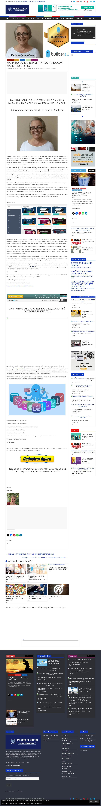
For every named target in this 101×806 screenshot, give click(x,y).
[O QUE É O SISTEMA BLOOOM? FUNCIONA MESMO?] (76, 457)
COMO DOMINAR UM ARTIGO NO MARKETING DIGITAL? (14, 598)
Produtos (56, 18)
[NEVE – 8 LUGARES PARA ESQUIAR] (76, 115)
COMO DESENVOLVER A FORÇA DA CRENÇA (81, 194)
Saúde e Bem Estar (66, 18)
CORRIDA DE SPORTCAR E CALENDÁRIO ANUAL (87, 107)
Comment (92, 297)
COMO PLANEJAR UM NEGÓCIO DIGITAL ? (83, 452)
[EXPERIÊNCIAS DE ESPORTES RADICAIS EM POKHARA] (76, 96)
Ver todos (91, 170)
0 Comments (28, 68)
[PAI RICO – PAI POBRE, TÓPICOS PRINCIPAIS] (83, 416)
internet (35, 68)
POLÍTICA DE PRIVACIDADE (50, 736)
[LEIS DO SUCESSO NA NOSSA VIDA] (47, 694)
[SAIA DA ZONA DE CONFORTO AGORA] (82, 396)
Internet (16, 60)
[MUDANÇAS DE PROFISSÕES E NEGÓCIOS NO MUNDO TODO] (50, 683)
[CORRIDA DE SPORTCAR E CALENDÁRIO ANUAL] (76, 105)
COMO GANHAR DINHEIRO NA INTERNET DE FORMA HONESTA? (15, 577)
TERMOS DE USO (47, 738)
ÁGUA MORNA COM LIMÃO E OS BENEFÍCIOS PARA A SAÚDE (87, 314)
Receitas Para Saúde (67, 763)
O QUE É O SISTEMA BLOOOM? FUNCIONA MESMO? (88, 460)
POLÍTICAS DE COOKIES (68, 773)
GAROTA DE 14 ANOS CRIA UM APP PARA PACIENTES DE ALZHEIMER (82, 284)
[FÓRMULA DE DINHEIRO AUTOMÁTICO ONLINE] (81, 668)
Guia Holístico (65, 748)
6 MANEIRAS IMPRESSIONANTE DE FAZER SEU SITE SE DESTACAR (80, 682)
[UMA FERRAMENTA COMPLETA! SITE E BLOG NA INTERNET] (83, 468)
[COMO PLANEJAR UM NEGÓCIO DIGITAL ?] (82, 451)
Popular (76, 297)
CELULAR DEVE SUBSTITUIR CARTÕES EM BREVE (37, 597)
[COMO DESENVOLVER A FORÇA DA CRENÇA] (83, 174)
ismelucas (10, 68)
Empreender (30, 18)
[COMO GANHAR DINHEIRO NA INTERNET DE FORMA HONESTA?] (16, 564)
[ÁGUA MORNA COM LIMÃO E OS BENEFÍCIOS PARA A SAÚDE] (76, 310)
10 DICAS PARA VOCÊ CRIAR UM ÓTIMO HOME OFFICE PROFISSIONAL (30, 554)
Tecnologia (78, 18)
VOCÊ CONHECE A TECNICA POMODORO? (88, 240)
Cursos (12, 18)
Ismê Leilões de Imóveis (68, 753)
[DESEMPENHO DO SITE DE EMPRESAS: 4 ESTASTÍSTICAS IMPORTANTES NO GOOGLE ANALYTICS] (81, 696)
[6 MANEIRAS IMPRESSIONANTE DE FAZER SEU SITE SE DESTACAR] (81, 678)
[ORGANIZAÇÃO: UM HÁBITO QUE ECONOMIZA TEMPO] (76, 247)
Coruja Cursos (65, 736)
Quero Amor (65, 761)
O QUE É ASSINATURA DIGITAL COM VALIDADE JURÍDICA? (78, 663)
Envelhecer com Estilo (67, 743)
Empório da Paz (66, 746)
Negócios (40, 18)
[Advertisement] (37, 83)
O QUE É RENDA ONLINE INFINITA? (81, 264)
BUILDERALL (33, 267)
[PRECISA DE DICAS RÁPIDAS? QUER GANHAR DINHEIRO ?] (56, 564)
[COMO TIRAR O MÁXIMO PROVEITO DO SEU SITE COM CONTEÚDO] (73, 687)
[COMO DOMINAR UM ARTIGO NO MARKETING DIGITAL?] (16, 585)
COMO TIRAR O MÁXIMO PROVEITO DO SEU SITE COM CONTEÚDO (85, 689)
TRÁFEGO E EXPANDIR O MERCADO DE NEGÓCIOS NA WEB (79, 712)
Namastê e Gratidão (67, 756)
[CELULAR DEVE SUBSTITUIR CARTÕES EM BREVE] (37, 585)
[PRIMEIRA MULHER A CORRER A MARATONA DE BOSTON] (83, 385)
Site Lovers (64, 768)
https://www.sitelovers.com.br (13, 765)
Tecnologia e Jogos (66, 771)
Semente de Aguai (66, 766)
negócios (48, 68)
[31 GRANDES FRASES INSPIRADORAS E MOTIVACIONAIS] (83, 405)
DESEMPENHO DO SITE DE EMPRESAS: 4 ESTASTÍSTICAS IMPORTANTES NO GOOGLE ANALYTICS (80, 702)
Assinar (9, 785)
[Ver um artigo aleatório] (93, 18)
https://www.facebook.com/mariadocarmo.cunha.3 (20, 286)
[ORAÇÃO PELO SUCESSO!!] (78, 378)
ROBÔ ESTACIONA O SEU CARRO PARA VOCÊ (81, 272)
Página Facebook (77, 43)
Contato (45, 741)
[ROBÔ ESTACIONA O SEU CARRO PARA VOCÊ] (83, 276)
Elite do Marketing (66, 741)
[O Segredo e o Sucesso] (7, 18)
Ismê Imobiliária (66, 751)
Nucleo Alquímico (66, 758)
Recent (84, 297)
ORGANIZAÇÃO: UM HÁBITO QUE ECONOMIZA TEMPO (87, 249)
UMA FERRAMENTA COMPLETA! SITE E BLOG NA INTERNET (82, 472)
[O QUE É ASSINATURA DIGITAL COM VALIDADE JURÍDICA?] (81, 659)
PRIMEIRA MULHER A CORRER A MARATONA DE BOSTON (80, 390)
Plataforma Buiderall (19, 368)
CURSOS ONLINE (66, 776)
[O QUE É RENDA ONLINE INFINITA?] (81, 267)
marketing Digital (41, 68)
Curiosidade (21, 18)
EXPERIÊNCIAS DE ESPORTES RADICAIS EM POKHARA (87, 97)
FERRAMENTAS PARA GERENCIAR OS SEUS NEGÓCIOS (87, 436)
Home (68, 801)
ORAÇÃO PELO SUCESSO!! (90, 379)
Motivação (82, 188)
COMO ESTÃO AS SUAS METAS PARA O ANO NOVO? (23, 721)
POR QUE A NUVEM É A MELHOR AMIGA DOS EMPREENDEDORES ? (45, 558)
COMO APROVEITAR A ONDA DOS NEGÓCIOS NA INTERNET (31, 1)
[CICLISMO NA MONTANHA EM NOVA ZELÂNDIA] (83, 84)
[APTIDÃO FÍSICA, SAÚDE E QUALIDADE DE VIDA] (83, 299)
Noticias (47, 18)
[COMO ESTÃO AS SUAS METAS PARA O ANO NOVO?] (11, 718)
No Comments (76, 92)
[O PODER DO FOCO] (58, 585)
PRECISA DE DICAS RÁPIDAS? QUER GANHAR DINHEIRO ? (58, 568)
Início (63, 778)
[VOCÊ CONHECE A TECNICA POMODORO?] (76, 239)
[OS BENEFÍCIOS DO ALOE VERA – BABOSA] (83, 321)
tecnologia (53, 68)
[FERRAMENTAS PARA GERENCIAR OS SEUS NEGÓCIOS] (76, 434)
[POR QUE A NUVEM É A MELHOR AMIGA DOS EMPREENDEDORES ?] (42, 659)
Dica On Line (65, 738)
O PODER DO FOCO (55, 597)
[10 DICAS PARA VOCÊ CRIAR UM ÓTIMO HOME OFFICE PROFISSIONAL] (83, 229)
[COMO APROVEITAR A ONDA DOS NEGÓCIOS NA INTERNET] (50, 673)
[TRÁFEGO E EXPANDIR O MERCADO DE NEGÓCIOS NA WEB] (81, 708)
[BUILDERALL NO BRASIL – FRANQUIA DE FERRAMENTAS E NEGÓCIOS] (37, 564)
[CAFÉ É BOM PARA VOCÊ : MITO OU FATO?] (83, 330)
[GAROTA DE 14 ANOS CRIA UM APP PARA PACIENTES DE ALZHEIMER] (83, 288)
